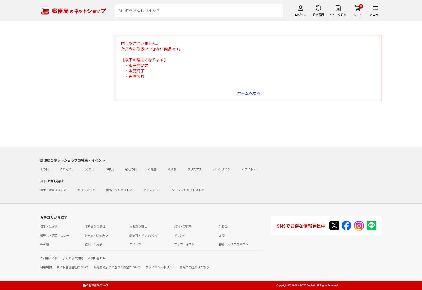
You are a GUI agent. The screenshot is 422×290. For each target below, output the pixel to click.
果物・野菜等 (183, 226)
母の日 (44, 169)
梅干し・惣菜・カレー (54, 235)
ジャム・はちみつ (96, 235)
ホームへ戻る (249, 93)
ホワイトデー (250, 169)
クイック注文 (338, 14)
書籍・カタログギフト (233, 244)
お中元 (109, 169)
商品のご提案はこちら (194, 267)
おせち (172, 169)
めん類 (44, 244)
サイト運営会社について (73, 267)
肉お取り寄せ (138, 226)
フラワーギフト (184, 244)
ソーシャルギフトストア (188, 190)
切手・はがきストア (53, 190)
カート (357, 14)
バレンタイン (222, 169)
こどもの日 (67, 169)
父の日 (89, 169)
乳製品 (223, 226)
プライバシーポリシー (160, 267)
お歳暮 (152, 169)
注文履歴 (318, 14)
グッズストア (152, 190)
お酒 (222, 235)
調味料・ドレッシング (144, 235)
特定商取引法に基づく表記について (117, 267)
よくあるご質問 (73, 258)
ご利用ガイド (49, 258)
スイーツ (135, 244)
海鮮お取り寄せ (95, 226)
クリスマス (194, 169)
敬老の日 (131, 169)
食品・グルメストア (119, 190)
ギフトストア (86, 190)
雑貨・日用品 (93, 244)
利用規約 (46, 267)
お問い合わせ (97, 258)
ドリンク (180, 235)
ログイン (300, 14)
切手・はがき (49, 226)
